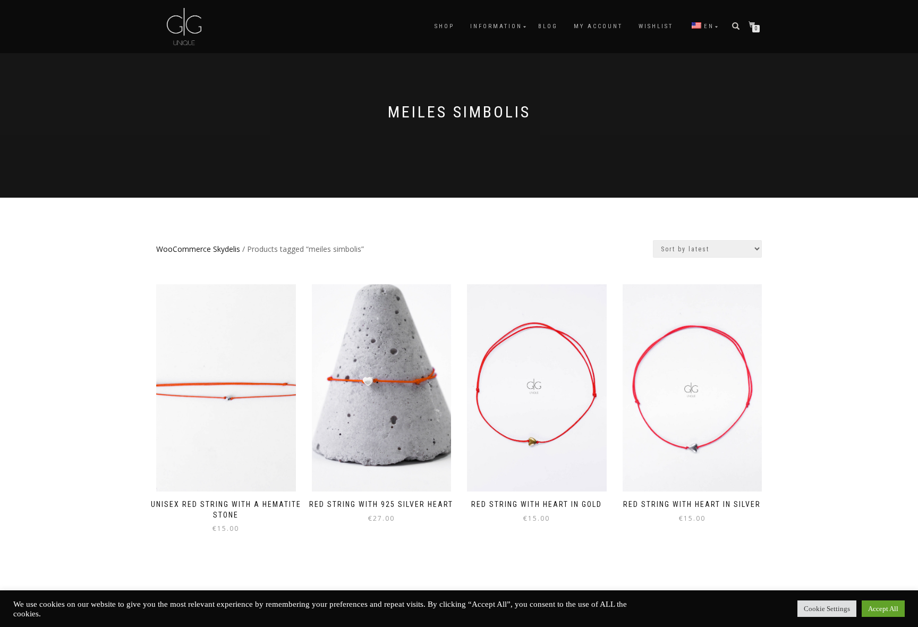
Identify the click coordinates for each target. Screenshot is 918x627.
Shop (444, 26)
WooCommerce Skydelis (198, 249)
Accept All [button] (883, 609)
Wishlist (656, 26)
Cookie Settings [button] (827, 609)
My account (598, 26)
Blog (548, 26)
